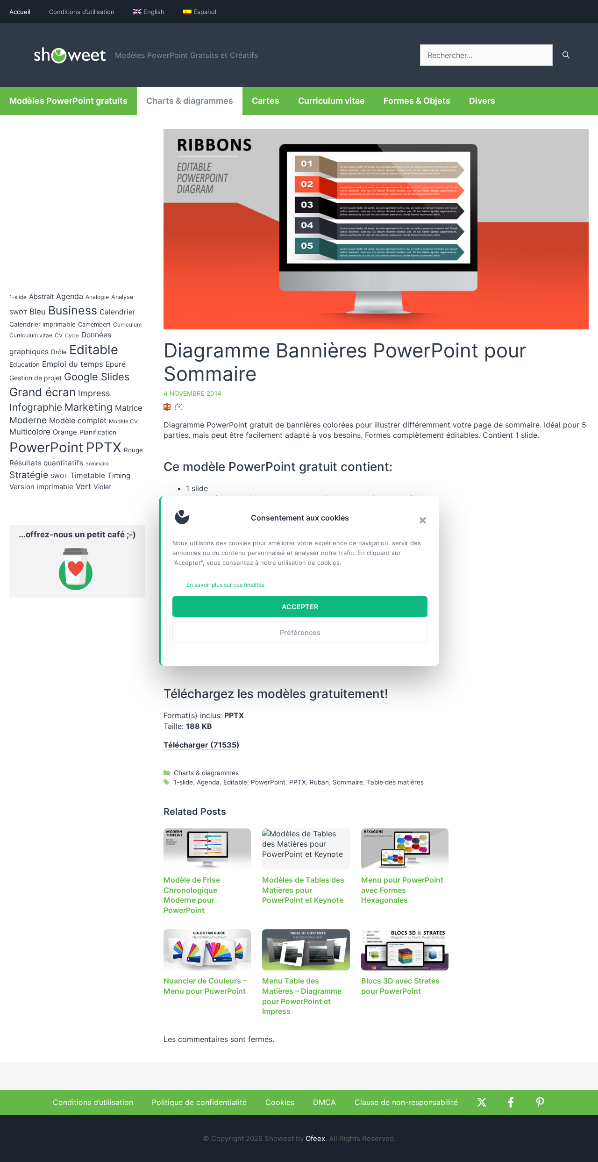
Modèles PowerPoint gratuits (68, 101)
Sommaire (348, 782)
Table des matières (395, 782)
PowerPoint (268, 782)
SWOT (59, 475)
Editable (235, 782)
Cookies (279, 1102)
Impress (94, 393)
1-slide (183, 782)
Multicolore (29, 431)
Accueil (19, 11)
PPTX (297, 782)
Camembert (94, 324)
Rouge (133, 450)
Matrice (128, 408)
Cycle (72, 335)
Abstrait (41, 296)
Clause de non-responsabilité (406, 1102)
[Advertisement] (510, 548)
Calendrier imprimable (42, 324)
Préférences (300, 632)
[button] (422, 520)
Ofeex (315, 1138)
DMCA (324, 1102)
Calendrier (117, 311)
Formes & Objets (417, 101)
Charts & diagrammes (189, 101)
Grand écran (42, 392)
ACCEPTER (300, 606)
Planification (97, 432)
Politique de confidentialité (199, 1102)
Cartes (265, 101)
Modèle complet (78, 420)
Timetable (87, 475)
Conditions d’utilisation (81, 11)
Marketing (88, 407)
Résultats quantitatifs (46, 462)
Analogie (97, 296)
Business (72, 310)
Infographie (35, 407)
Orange (65, 432)
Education (24, 364)
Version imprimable (41, 486)
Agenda (208, 782)
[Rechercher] (566, 55)
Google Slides (96, 377)
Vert (83, 486)
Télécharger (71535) (202, 744)
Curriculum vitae (331, 101)
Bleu (37, 311)
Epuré (116, 364)
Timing (118, 475)
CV (59, 335)
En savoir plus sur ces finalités (225, 584)
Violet (102, 487)
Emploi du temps (72, 364)
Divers (482, 101)
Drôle (59, 352)
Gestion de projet (35, 378)
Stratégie (28, 474)
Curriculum (127, 324)
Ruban (319, 782)
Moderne (28, 420)
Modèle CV (123, 421)
